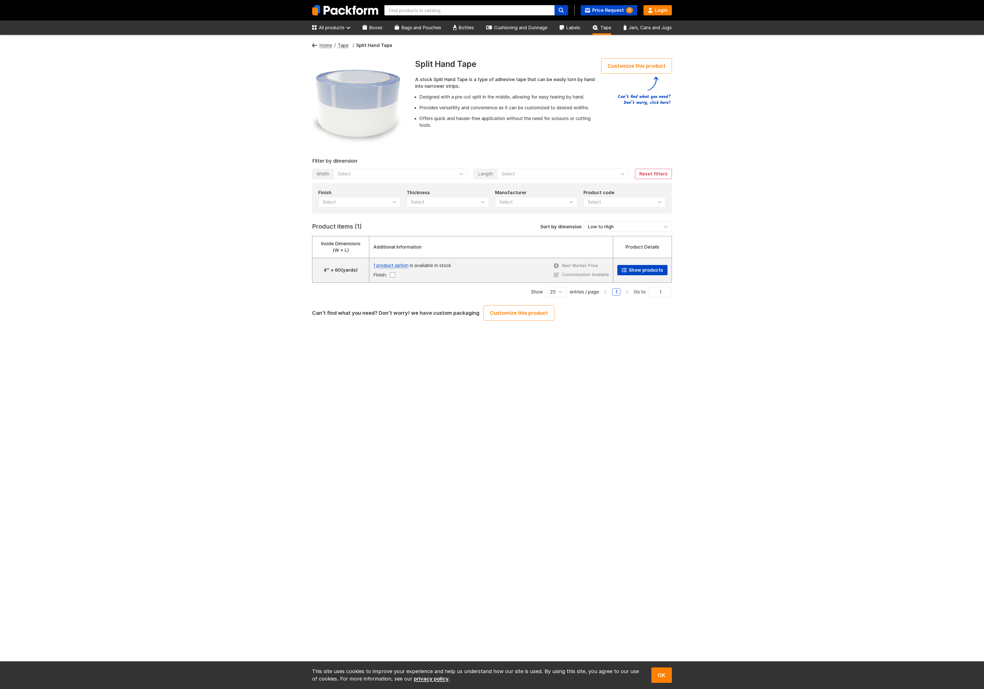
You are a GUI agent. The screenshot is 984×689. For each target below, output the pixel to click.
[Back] (314, 45)
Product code (598, 192)
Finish (325, 192)
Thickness (418, 192)
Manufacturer (511, 192)
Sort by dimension (561, 226)
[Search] (561, 10)
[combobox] (469, 10)
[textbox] (469, 10)
